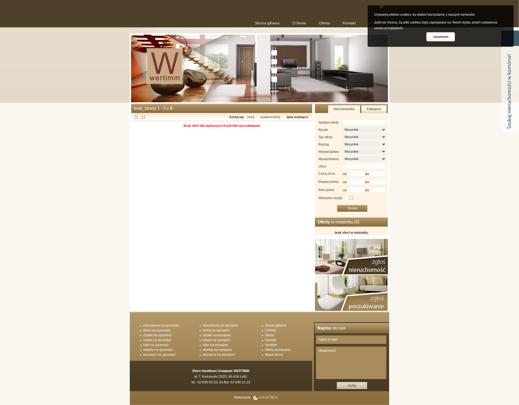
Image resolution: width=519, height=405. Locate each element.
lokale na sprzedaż (157, 340)
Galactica (268, 397)
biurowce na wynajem (219, 355)
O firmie (299, 23)
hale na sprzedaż (156, 345)
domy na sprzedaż (156, 330)
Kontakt (349, 23)
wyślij (352, 385)
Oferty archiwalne (278, 350)
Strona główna (267, 23)
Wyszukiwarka (344, 109)
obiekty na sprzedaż (158, 350)
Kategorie (374, 109)
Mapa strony (274, 355)
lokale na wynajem (216, 340)
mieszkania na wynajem (220, 325)
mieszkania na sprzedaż (161, 325)
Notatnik (271, 345)
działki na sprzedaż (157, 335)
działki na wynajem (217, 335)
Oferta (324, 23)
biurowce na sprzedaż (159, 355)
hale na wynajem (215, 345)
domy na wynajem (216, 330)
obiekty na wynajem (217, 350)
